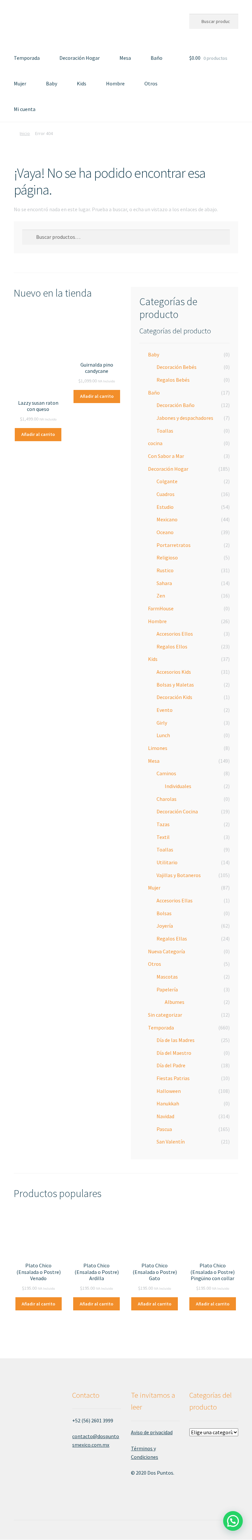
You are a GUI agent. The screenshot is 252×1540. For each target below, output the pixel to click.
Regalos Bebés (173, 379)
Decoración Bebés (177, 367)
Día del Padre (171, 1065)
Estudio (165, 507)
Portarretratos (174, 545)
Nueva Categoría (166, 951)
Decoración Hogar (79, 58)
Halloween (169, 1091)
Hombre (115, 83)
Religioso (167, 557)
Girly (162, 722)
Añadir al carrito (38, 434)
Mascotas (167, 976)
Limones (157, 748)
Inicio (25, 133)
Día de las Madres (176, 1040)
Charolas (167, 799)
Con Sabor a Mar (166, 456)
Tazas (163, 824)
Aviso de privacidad (152, 1432)
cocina (155, 443)
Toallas (165, 430)
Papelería (167, 989)
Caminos (166, 773)
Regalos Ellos (172, 646)
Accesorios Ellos (175, 633)
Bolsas (164, 913)
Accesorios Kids (174, 671)
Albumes (174, 1002)
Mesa (125, 58)
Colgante (167, 481)
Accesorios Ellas (175, 900)
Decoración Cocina (177, 811)
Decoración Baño (176, 405)
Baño (156, 58)
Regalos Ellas (172, 938)
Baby (51, 83)
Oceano (165, 532)
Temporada (27, 58)
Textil (163, 837)
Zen (161, 595)
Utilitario (167, 862)
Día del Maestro (174, 1053)
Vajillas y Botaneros (179, 875)
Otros (151, 83)
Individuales (178, 786)
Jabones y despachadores (185, 418)
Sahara (164, 583)
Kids (81, 83)
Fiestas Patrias (173, 1078)
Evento (165, 710)
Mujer (20, 83)
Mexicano (167, 519)
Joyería (165, 925)
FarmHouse (161, 608)
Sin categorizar (165, 1014)
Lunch (163, 735)
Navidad (165, 1116)
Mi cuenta (24, 109)
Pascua (164, 1129)
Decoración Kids (174, 697)
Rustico (165, 570)
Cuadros (166, 494)
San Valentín (171, 1141)
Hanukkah (168, 1103)
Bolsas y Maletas (175, 684)
